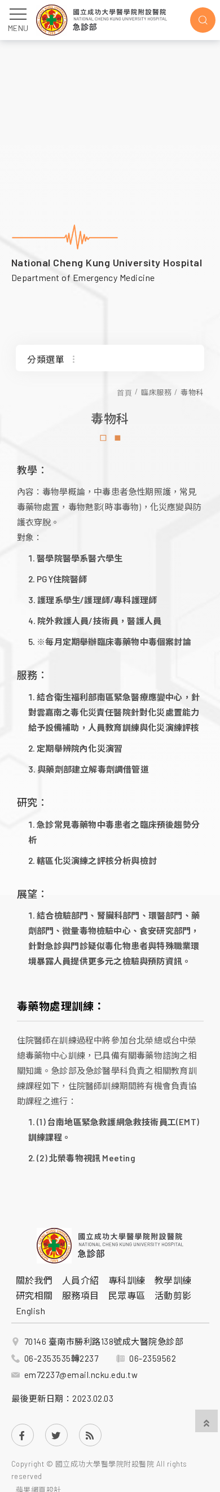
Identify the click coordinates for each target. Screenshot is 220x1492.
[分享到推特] (56, 1435)
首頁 (124, 392)
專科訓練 (127, 1280)
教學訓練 (173, 1280)
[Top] (206, 1422)
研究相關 (34, 1295)
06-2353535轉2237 (61, 1358)
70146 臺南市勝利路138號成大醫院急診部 (104, 1341)
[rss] (90, 1435)
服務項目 (80, 1295)
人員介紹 (80, 1280)
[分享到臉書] (22, 1435)
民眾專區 (127, 1295)
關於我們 (34, 1280)
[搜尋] (202, 20)
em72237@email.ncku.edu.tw (81, 1375)
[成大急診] (110, 1245)
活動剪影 (173, 1295)
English (31, 1310)
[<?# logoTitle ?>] (101, 20)
